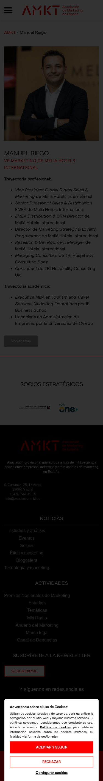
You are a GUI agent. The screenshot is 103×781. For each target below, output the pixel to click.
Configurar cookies (52, 773)
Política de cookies (55, 727)
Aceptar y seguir (51, 747)
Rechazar (51, 762)
